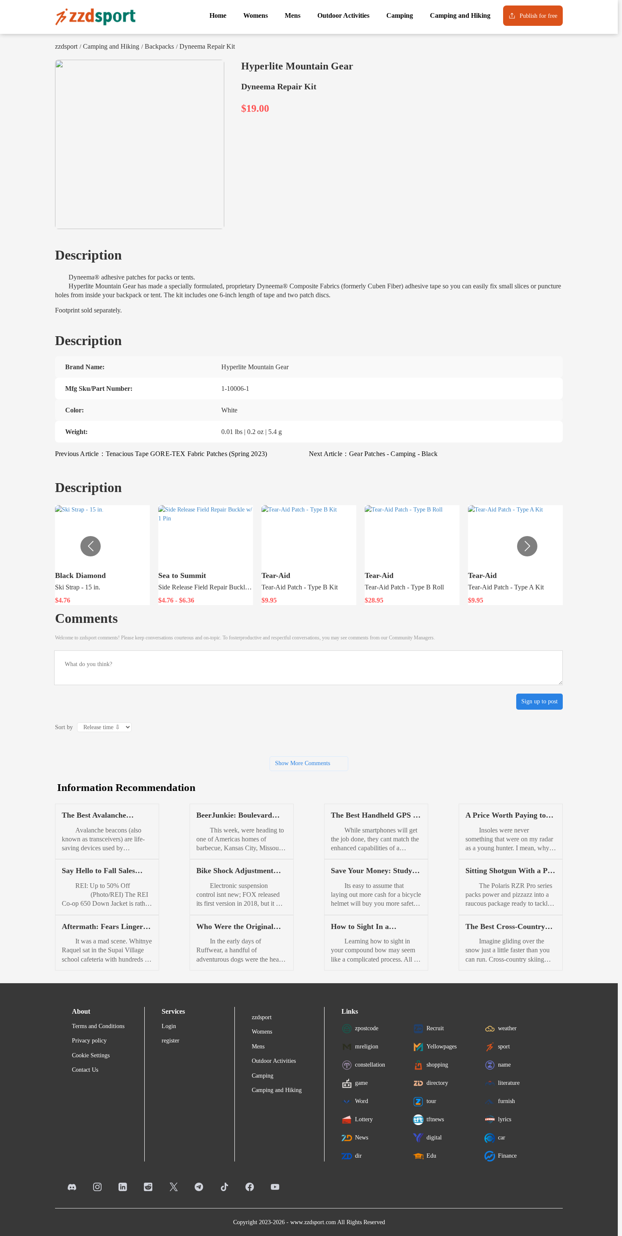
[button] (527, 546)
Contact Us (85, 1070)
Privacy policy (89, 1040)
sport (504, 1046)
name (504, 1065)
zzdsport (66, 46)
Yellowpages (442, 1046)
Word (361, 1101)
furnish (506, 1101)
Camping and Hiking (111, 46)
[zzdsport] (95, 17)
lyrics (504, 1119)
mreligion (366, 1046)
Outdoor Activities (274, 1061)
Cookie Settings (91, 1055)
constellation (370, 1065)
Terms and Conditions (98, 1026)
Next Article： (373, 453)
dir (358, 1156)
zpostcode (366, 1028)
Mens (258, 1046)
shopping (437, 1065)
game (361, 1083)
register (170, 1040)
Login (169, 1026)
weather (507, 1028)
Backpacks (159, 46)
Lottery (364, 1119)
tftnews (435, 1119)
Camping (262, 1076)
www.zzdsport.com (313, 1222)
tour (431, 1101)
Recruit (435, 1028)
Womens (262, 1032)
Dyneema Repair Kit (207, 46)
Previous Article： (161, 453)
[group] (102, 555)
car (501, 1137)
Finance (507, 1156)
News (361, 1137)
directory (437, 1083)
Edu (431, 1156)
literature (509, 1083)
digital (434, 1137)
